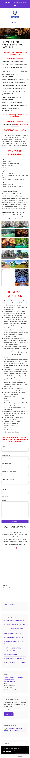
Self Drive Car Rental (10, 654)
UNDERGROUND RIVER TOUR (13, 637)
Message (4, 500)
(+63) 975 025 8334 (9, 681)
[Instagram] (17, 548)
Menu (16, 23)
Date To (7, 490)
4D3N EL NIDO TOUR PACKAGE (14, 620)
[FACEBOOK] (15, 5)
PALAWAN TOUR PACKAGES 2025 (15, 624)
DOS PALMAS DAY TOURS (12, 633)
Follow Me (9, 714)
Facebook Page (9, 605)
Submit (15, 521)
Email (6, 455)
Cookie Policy (8, 751)
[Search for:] (15, 743)
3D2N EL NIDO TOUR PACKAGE (14, 658)
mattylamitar (12, 728)
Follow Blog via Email (12, 699)
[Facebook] (13, 548)
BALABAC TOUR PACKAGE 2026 (14, 629)
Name (6, 446)
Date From (8, 479)
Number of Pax (9, 471)
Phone (6, 463)
